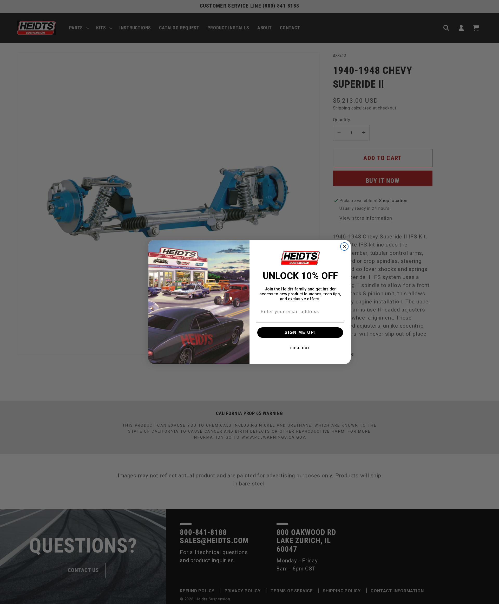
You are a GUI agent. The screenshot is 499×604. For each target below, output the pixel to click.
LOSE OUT (300, 348)
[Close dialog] (344, 246)
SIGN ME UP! (300, 332)
